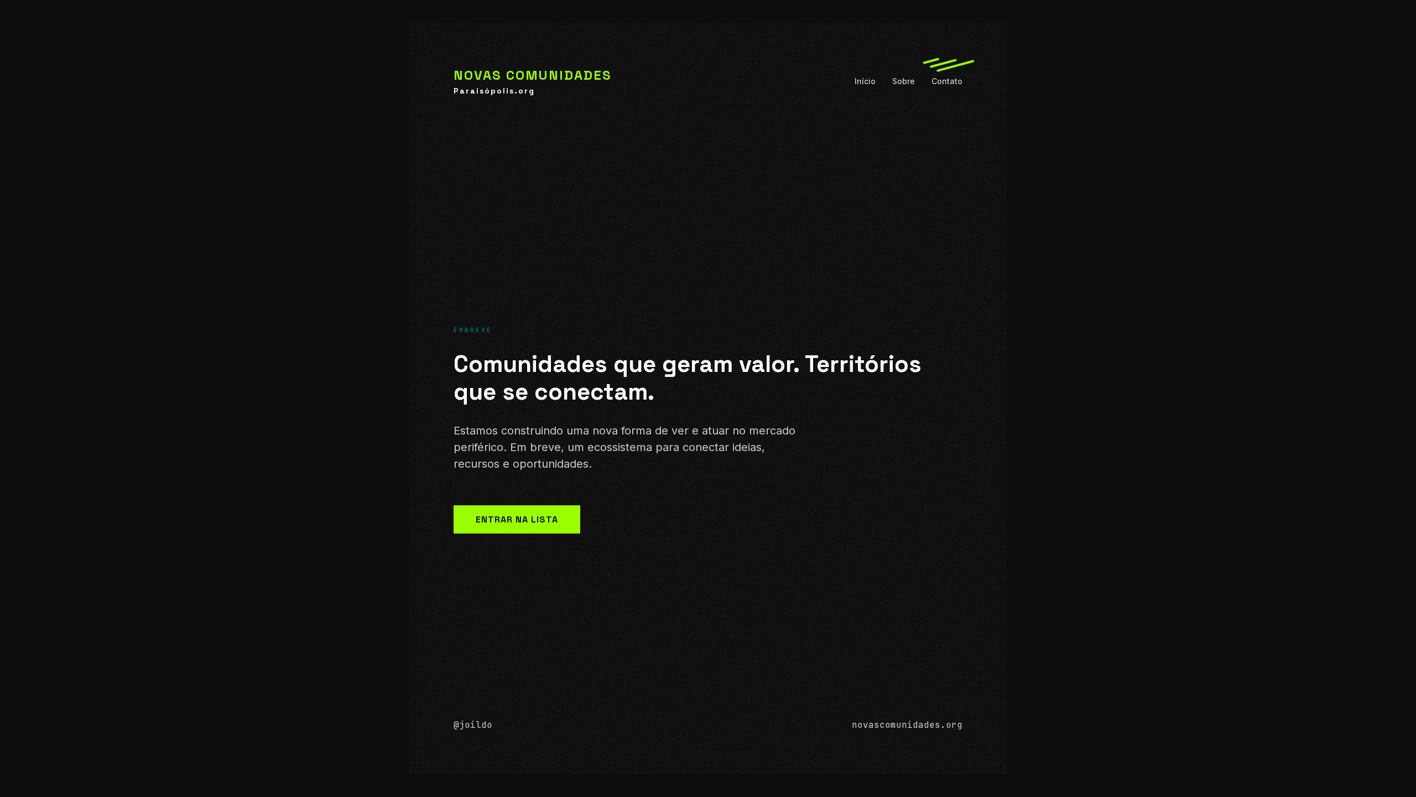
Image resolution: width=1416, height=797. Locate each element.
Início (865, 81)
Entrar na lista (517, 519)
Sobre (903, 81)
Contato (946, 81)
